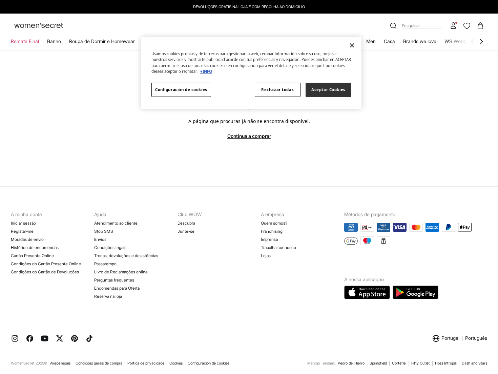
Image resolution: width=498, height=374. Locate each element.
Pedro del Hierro (351, 363)
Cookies (176, 363)
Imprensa (269, 239)
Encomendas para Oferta (117, 288)
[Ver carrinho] (480, 26)
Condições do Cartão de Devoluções (45, 271)
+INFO (206, 71)
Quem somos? (274, 223)
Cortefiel (399, 363)
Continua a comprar (249, 136)
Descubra (186, 223)
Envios (100, 239)
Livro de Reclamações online (121, 271)
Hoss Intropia (446, 363)
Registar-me (22, 231)
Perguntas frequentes (114, 280)
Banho (54, 41)
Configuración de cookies (208, 363)
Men (371, 41)
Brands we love (419, 41)
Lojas (266, 255)
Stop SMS (103, 231)
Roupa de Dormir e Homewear (102, 41)
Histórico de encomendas (35, 247)
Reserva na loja (108, 296)
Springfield (378, 363)
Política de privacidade (145, 363)
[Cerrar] (352, 45)
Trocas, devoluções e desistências (126, 255)
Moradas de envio (27, 239)
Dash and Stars (474, 363)
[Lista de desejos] (467, 26)
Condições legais (110, 247)
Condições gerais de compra (99, 363)
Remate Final (25, 41)
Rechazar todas (277, 89)
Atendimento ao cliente (116, 223)
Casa (389, 41)
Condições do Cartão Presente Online (46, 263)
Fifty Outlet (420, 363)
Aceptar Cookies (328, 89)
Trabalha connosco (278, 247)
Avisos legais (60, 363)
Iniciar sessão (23, 223)
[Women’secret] (38, 26)
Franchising (272, 231)
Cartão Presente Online (32, 255)
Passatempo (105, 263)
